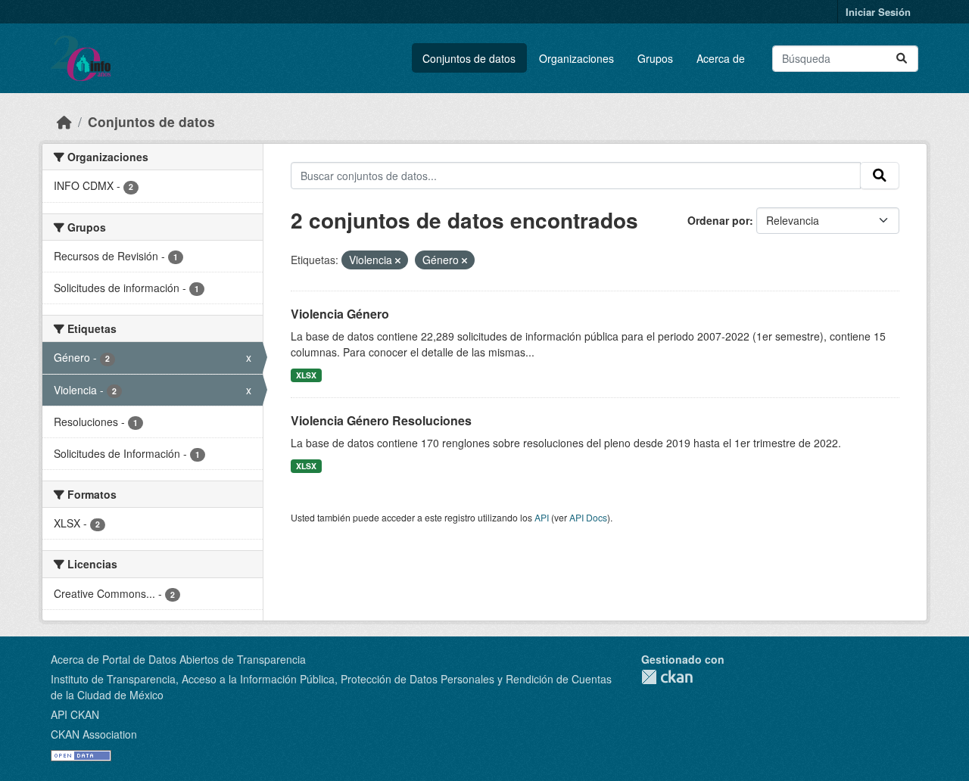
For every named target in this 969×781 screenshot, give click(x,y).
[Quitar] (397, 260)
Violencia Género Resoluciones (381, 420)
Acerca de (720, 58)
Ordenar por (718, 220)
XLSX (306, 375)
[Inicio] (64, 121)
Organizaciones (576, 58)
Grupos (655, 58)
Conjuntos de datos (469, 58)
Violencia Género (340, 313)
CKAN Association (94, 734)
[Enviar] (901, 58)
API (541, 517)
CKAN (667, 677)
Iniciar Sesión (878, 12)
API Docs (588, 517)
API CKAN (75, 714)
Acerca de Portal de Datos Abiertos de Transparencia (178, 659)
